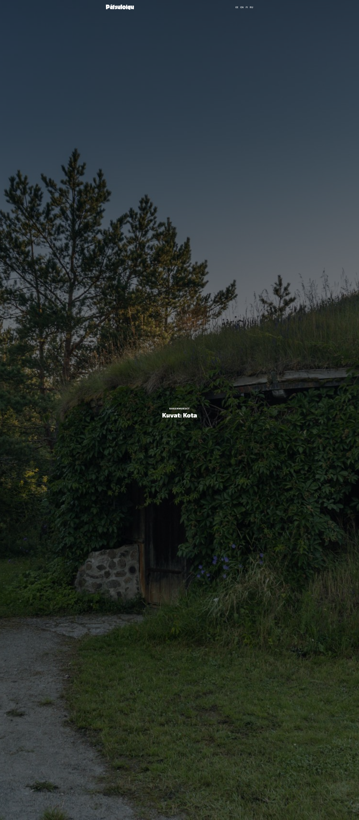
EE (236, 7)
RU (251, 7)
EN (242, 7)
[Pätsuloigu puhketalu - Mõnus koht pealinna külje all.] (120, 7)
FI (247, 7)
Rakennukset (179, 408)
